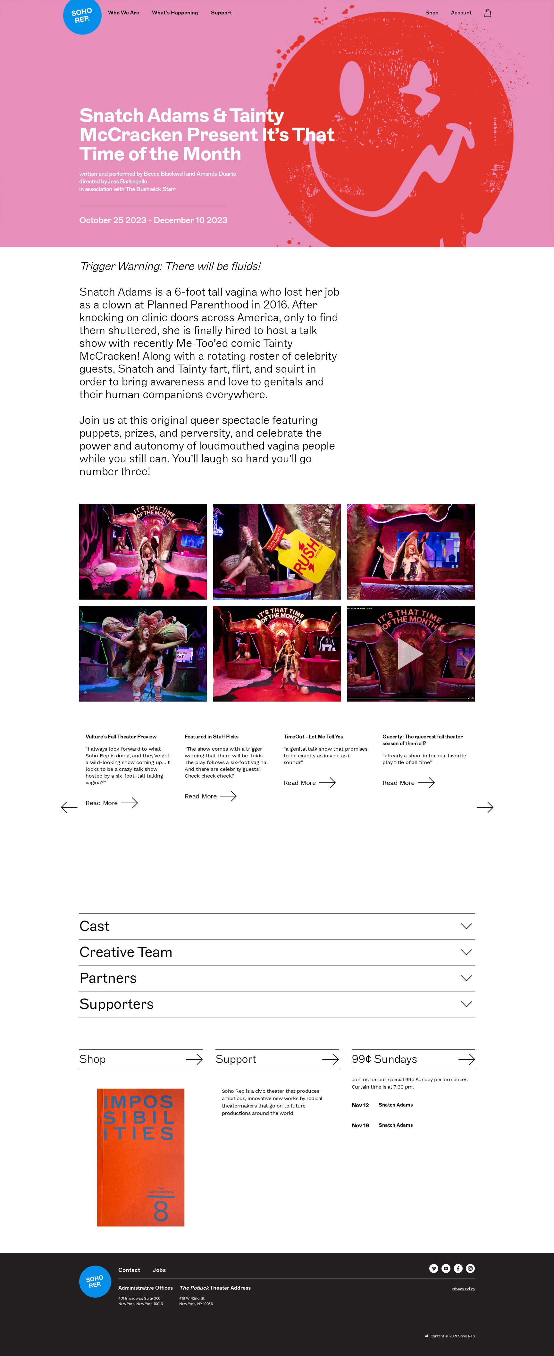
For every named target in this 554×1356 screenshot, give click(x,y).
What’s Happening (175, 13)
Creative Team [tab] (125, 952)
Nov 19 (360, 1125)
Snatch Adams (396, 1105)
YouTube (445, 1268)
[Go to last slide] (87, 807)
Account (461, 13)
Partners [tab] (108, 978)
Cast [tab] (94, 926)
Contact (129, 1270)
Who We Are (123, 13)
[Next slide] (466, 807)
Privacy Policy (463, 1289)
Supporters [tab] (116, 1004)
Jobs (159, 1270)
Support (221, 13)
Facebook (458, 1268)
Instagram (470, 1268)
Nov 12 (360, 1105)
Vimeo (433, 1268)
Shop (431, 13)
